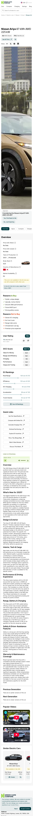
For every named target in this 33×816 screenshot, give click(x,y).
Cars (2, 6)
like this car (19, 36)
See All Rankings (17, 404)
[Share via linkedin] (18, 43)
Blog (30, 6)
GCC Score (6, 36)
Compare (9, 6)
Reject (16, 808)
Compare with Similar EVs (15, 420)
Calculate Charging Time (15, 425)
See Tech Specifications (15, 416)
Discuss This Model (15, 446)
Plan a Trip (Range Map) (15, 438)
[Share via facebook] (14, 43)
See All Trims (6, 39)
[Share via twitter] (10, 43)
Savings (24, 6)
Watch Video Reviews (15, 442)
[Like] (24, 340)
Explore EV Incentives (15, 433)
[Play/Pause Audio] (5, 460)
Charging (17, 6)
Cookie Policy (14, 805)
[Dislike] (28, 340)
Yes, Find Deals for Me (10, 218)
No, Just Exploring (9, 222)
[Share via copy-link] (7, 43)
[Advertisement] (16, 22)
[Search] (3, 10)
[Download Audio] (27, 460)
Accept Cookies (25, 808)
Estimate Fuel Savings (15, 429)
